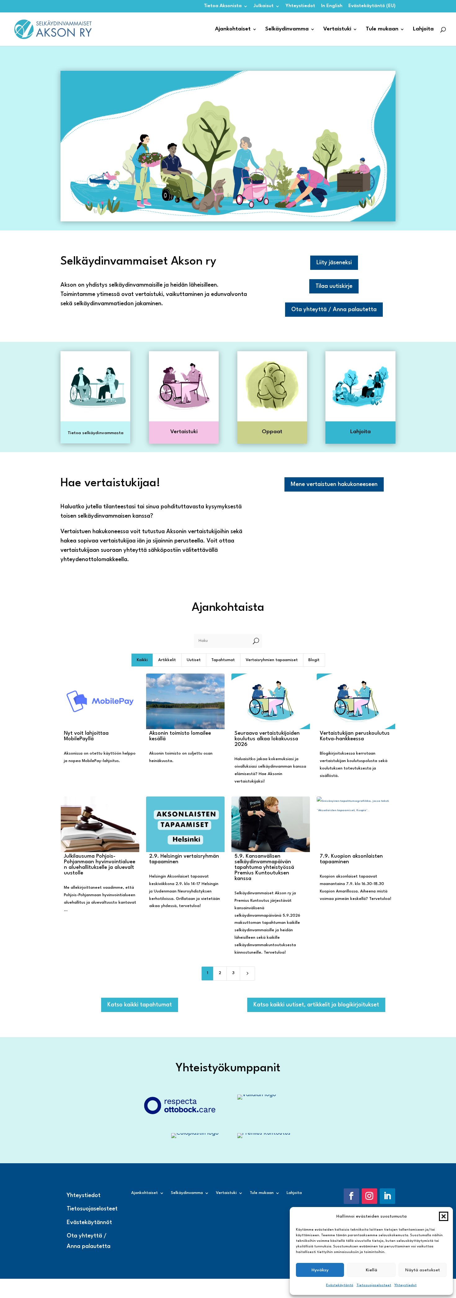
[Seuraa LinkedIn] (387, 1196)
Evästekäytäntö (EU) (372, 6)
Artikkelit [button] (167, 660)
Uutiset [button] (194, 660)
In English (331, 6)
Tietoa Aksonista (223, 6)
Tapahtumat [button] (223, 660)
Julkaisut (264, 6)
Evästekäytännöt (89, 1222)
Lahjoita (423, 29)
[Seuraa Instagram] (369, 1196)
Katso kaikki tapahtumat (139, 1005)
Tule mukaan (382, 29)
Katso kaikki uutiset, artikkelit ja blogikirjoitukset (316, 1005)
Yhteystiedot (405, 1285)
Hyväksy (320, 1270)
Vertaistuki (337, 29)
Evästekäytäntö (339, 1285)
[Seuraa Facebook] (351, 1196)
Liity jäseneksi (334, 263)
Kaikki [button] (142, 660)
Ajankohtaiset (233, 29)
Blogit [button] (314, 660)
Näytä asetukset (422, 1270)
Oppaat (272, 431)
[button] (443, 1216)
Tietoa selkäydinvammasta (95, 433)
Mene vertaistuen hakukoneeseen (334, 484)
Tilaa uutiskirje (333, 286)
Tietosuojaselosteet (373, 1285)
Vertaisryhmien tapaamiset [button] (272, 660)
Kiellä (371, 1270)
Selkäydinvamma (287, 29)
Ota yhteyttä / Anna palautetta (334, 309)
